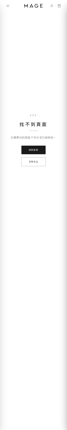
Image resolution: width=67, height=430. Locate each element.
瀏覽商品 (33, 161)
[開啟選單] (7, 5)
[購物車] (59, 5)
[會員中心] (51, 5)
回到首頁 (33, 149)
